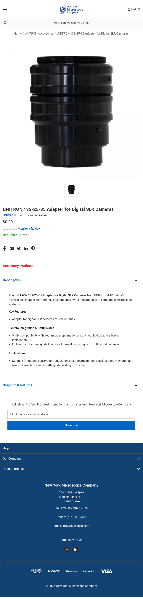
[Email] (12, 249)
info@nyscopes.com (75, 526)
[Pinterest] (33, 249)
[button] (29, 228)
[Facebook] (5, 249)
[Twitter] (19, 249)
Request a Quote (15, 235)
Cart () (135, 9)
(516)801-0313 (76, 517)
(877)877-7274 (78, 508)
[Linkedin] (26, 249)
